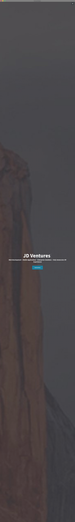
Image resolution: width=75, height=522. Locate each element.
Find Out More (37, 267)
